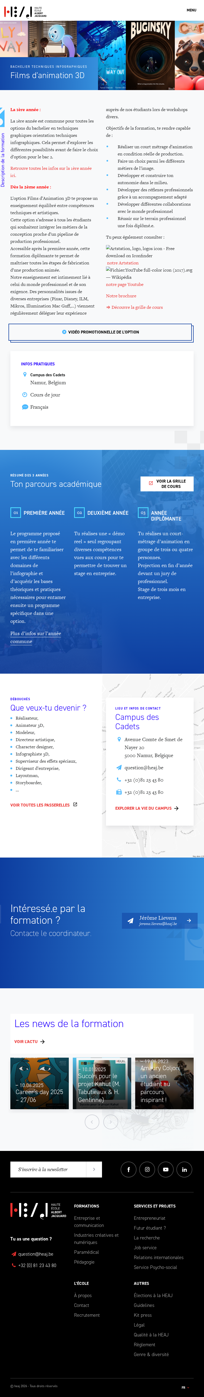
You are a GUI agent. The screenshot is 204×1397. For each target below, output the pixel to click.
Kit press (143, 1315)
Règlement (144, 1344)
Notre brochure (121, 296)
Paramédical (86, 1252)
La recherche (147, 1238)
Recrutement (87, 1315)
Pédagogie (84, 1262)
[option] (39, 1083)
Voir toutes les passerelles (40, 805)
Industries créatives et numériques (96, 1239)
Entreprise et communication (89, 1222)
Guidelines (144, 1305)
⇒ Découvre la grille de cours (134, 307)
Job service (145, 1247)
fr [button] (184, 1388)
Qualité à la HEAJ (151, 1335)
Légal (139, 1325)
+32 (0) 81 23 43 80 (36, 1265)
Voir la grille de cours (171, 483)
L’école (81, 1283)
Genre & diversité (151, 1354)
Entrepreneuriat (149, 1218)
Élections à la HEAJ (153, 1295)
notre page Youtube (124, 284)
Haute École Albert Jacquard (50, 13)
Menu (191, 10)
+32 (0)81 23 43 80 (144, 779)
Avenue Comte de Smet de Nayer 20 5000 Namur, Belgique (153, 747)
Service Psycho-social (155, 1267)
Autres (141, 1283)
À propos (83, 1295)
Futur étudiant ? (150, 1228)
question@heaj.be (144, 767)
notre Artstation (123, 263)
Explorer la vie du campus (143, 808)
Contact (81, 1305)
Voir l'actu (26, 1041)
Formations (86, 1206)
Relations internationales (159, 1257)
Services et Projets (155, 1206)
